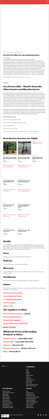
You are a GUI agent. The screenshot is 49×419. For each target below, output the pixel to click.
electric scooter (7, 119)
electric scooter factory (31, 385)
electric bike (8, 342)
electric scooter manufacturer (32, 397)
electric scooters (6, 397)
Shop (5, 351)
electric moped (29, 406)
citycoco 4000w (7, 122)
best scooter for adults (8, 403)
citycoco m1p (29, 381)
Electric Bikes (5, 394)
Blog (27, 391)
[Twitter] (40, 414)
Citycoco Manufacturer (12, 317)
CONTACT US (26, 131)
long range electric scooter (32, 384)
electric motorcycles (7, 401)
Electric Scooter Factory (13, 314)
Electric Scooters (6, 391)
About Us (28, 372)
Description (5, 82)
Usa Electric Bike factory (25, 77)
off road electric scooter (8, 406)
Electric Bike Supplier (11, 320)
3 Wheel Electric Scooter (8, 407)
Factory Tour (8, 306)
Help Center (9, 327)
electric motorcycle (11, 348)
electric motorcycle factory (32, 401)
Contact (28, 374)
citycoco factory (6, 398)
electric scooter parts (30, 403)
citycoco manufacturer (31, 398)
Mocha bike (6, 125)
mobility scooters (30, 407)
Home (4, 52)
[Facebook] (38, 414)
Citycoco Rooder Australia (8, 392)
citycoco (6, 345)
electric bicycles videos (12, 296)
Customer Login (29, 392)
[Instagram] (43, 414)
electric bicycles (6, 400)
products (9, 128)
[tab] (5, 83)
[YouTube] (45, 414)
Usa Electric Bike (17, 77)
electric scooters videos (13, 293)
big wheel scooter (6, 404)
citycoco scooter (29, 404)
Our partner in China (30, 395)
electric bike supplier (30, 400)
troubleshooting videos (12, 299)
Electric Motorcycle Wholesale (15, 323)
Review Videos (6, 395)
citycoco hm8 (29, 382)
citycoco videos (9, 303)
